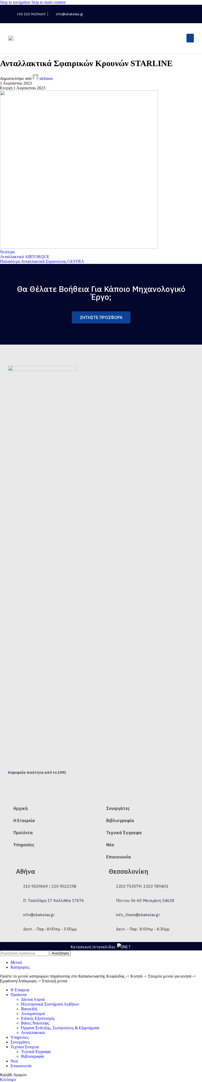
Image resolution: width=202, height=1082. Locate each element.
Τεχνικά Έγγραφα (124, 832)
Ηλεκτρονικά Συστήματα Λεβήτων (50, 1004)
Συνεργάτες (118, 808)
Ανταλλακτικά (33, 1032)
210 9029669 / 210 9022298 (49, 886)
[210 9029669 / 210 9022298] (18, 882)
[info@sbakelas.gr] (18, 910)
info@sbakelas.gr (39, 914)
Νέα (110, 844)
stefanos (46, 78)
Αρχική (20, 808)
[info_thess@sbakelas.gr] (111, 910)
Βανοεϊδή (29, 1009)
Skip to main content (48, 2)
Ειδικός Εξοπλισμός (38, 1018)
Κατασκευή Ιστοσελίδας (93, 947)
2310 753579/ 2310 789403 (142, 886)
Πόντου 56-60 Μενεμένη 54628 (145, 900)
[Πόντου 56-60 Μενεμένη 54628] (111, 896)
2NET (126, 947)
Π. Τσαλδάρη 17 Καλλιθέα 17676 (53, 900)
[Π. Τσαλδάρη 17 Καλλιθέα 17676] (18, 896)
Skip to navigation (15, 2)
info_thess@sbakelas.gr (138, 914)
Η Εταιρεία (24, 820)
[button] (169, 14)
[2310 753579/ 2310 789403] (111, 882)
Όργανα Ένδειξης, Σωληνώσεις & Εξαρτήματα (60, 1028)
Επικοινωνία (118, 856)
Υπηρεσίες (23, 844)
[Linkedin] (184, 14)
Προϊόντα (23, 832)
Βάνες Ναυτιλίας (35, 1023)
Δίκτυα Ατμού (33, 999)
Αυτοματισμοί (33, 1013)
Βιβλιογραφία (120, 820)
